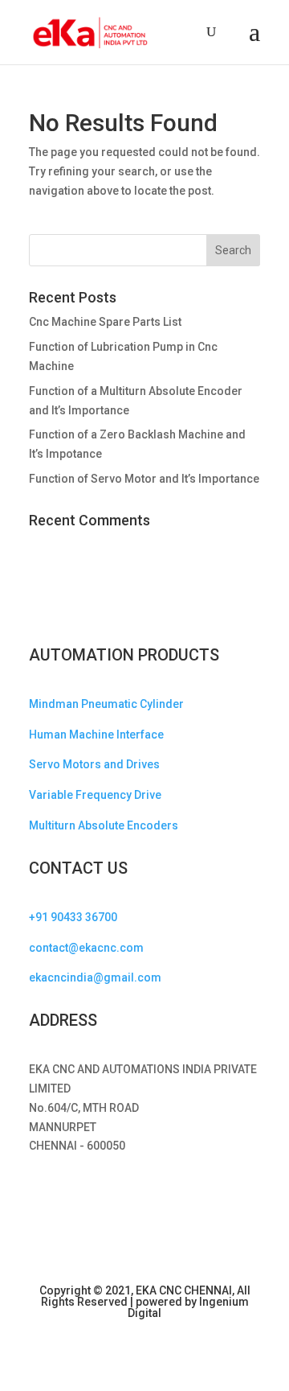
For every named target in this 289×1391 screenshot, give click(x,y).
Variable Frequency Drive (95, 794)
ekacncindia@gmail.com (95, 977)
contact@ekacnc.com (86, 947)
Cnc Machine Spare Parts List (105, 321)
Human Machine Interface (96, 734)
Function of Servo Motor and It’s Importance (144, 478)
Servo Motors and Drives (94, 764)
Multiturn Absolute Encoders (103, 825)
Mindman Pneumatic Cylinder (106, 704)
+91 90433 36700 (73, 917)
